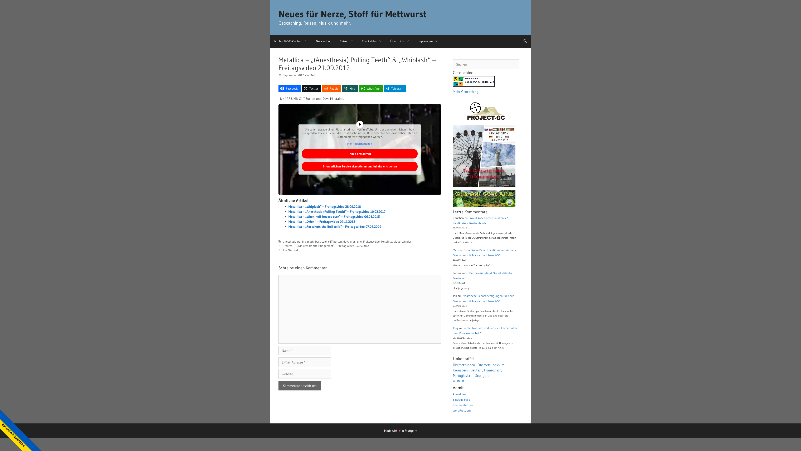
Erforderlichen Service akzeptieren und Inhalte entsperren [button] (360, 166)
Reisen (344, 41)
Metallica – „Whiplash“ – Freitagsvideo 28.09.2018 (324, 206)
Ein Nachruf (290, 250)
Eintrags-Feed (461, 400)
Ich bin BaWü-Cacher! (288, 41)
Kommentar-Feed (464, 405)
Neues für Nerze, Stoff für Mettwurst (352, 14)
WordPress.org (462, 410)
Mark (456, 250)
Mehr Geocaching (465, 91)
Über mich (397, 41)
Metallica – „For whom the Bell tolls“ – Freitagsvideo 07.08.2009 (334, 226)
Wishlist (458, 381)
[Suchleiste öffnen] (525, 41)
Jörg (455, 328)
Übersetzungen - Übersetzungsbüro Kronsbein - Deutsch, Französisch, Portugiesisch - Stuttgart (479, 370)
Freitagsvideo (371, 241)
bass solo (321, 241)
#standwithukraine (13, 434)
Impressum (425, 41)
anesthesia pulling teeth (298, 241)
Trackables (369, 41)
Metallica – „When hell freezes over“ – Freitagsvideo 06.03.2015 (334, 216)
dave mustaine (352, 241)
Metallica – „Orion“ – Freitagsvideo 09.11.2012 (321, 221)
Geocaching (323, 41)
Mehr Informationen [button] (359, 144)
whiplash (407, 241)
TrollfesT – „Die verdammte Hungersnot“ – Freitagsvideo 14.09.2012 (326, 246)
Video (397, 241)
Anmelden (459, 394)
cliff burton (335, 241)
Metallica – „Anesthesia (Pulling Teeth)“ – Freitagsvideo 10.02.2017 (336, 211)
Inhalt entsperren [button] (360, 154)
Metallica (386, 241)
